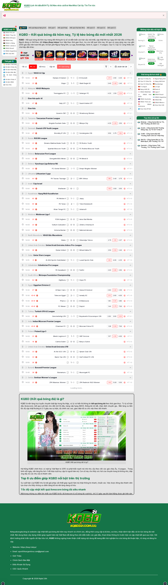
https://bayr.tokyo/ (51, 42)
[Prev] (33, 55)
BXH (44, 5)
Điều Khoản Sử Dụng (21, 564)
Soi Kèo (68, 5)
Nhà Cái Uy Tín (80, 5)
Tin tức (91, 5)
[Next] (132, 55)
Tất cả (24, 67)
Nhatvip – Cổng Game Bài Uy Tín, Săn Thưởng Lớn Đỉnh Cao (152, 123)
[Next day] (131, 67)
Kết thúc (42, 67)
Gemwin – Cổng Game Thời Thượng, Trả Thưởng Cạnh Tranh (152, 146)
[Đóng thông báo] (163, 15)
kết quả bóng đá (98, 403)
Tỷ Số (50, 5)
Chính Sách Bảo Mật (21, 560)
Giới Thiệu (17, 556)
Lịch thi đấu (36, 5)
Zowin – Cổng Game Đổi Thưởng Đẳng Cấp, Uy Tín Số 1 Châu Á (152, 129)
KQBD (27, 5)
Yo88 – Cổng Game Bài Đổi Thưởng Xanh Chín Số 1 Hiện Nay (152, 134)
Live (33, 67)
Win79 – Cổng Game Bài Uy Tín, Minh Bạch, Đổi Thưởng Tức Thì (152, 140)
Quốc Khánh (22, 569)
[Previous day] (111, 67)
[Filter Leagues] (106, 67)
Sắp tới (52, 67)
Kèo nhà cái (59, 5)
